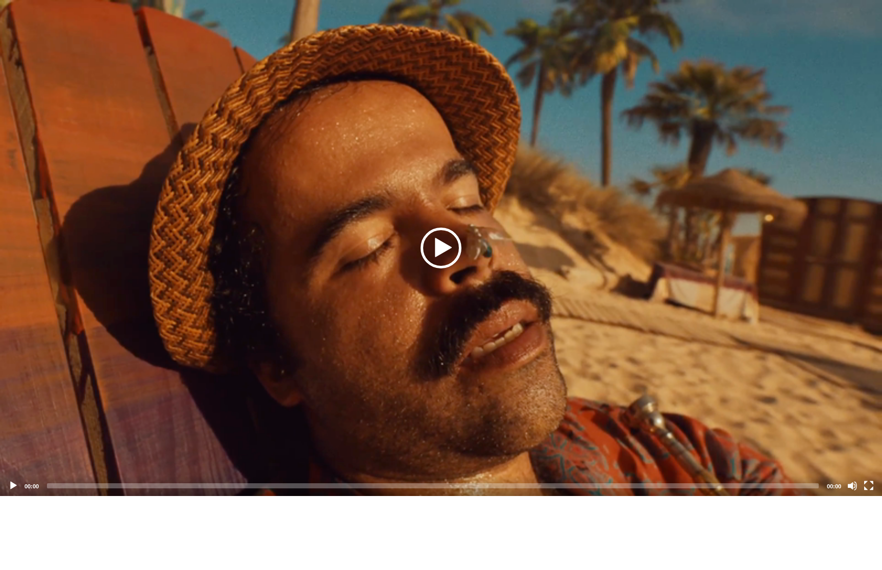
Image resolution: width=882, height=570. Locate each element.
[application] (441, 248)
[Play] (13, 486)
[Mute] (852, 486)
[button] (441, 248)
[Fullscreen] (869, 486)
